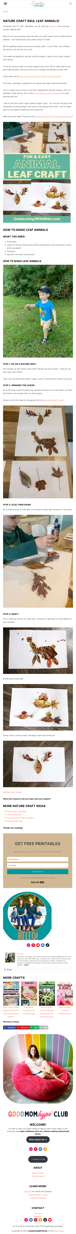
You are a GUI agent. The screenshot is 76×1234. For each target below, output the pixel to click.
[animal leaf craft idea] (37, 173)
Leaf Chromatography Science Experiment (54, 116)
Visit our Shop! (38, 1176)
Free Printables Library (38, 1195)
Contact (38, 1213)
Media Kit (38, 1216)
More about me (37, 1139)
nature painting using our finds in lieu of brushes (40, 76)
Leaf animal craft (14, 814)
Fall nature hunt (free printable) (20, 818)
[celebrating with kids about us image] (27, 917)
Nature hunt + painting (16, 811)
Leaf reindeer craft (15, 821)
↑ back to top (38, 1159)
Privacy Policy (38, 1173)
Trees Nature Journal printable (48, 93)
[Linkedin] (10, 970)
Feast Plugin (59, 1231)
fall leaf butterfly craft (53, 400)
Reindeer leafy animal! (12, 792)
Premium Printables (38, 1198)
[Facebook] (5, 970)
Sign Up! (28, 1191)
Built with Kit (37, 882)
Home (5, 11)
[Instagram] (8, 970)
